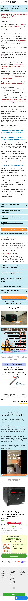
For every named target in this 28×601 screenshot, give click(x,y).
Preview (3, 374)
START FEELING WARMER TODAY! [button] (14, 229)
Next (25, 374)
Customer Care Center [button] (22, 572)
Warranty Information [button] (13, 582)
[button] (6, 548)
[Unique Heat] (14, 587)
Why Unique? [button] (4, 577)
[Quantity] (2, 533)
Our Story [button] (3, 575)
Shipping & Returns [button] (12, 572)
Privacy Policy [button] (12, 578)
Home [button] (2, 571)
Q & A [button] (20, 574)
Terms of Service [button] (12, 575)
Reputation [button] (3, 573)
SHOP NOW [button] (14, 594)
